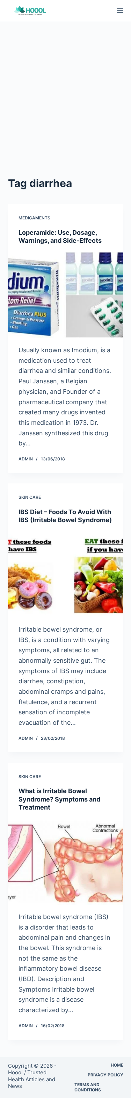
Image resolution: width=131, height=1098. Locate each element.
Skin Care (30, 497)
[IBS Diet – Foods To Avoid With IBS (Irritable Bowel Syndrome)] (65, 574)
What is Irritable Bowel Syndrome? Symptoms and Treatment (59, 799)
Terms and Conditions (87, 1087)
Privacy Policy (105, 1074)
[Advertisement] (65, 90)
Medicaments (34, 217)
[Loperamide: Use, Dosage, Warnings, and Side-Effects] (65, 295)
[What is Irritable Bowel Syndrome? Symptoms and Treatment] (65, 861)
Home (117, 1065)
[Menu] (120, 10)
